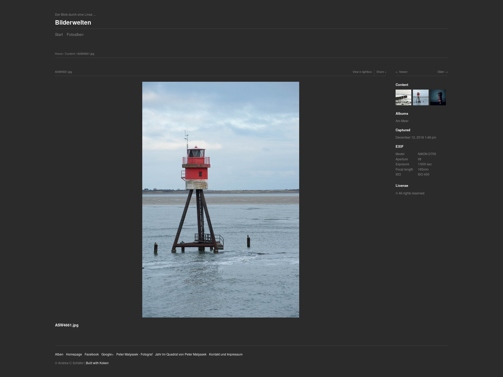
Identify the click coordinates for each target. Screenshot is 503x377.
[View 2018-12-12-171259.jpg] (438, 102)
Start (59, 34)
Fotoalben (75, 34)
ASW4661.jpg (85, 54)
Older (441, 72)
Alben (59, 354)
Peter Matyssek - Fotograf (134, 354)
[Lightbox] (220, 318)
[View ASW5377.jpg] (403, 102)
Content (70, 54)
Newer (403, 72)
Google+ (107, 354)
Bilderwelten (73, 22)
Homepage (74, 354)
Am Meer (402, 120)
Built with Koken (97, 362)
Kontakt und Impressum (226, 354)
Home (59, 54)
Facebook (92, 354)
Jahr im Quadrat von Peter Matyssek (180, 354)
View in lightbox (362, 72)
